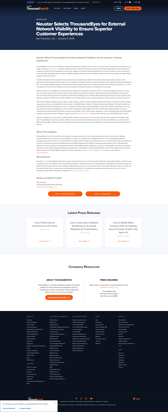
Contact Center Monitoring (57, 329)
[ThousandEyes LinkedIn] (86, 398)
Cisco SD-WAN (76, 331)
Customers (121, 360)
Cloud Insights (30, 324)
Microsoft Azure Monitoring (80, 343)
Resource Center (100, 334)
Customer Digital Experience (57, 334)
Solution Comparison (32, 350)
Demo (118, 8)
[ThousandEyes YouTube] (91, 398)
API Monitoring (53, 320)
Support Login (122, 341)
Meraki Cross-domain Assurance (81, 339)
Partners (120, 367)
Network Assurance (55, 360)
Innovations (30, 341)
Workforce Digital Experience (57, 379)
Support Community (123, 339)
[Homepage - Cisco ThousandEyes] (40, 8)
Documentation (122, 322)
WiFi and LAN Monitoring (56, 376)
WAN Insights (30, 360)
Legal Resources (64, 401)
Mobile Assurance (54, 355)
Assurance (29, 320)
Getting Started (122, 329)
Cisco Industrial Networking (80, 327)
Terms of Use (78, 401)
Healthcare (29, 379)
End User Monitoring (55, 341)
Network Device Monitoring (57, 362)
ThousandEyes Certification (125, 343)
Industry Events (100, 324)
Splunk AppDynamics (78, 348)
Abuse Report (122, 320)
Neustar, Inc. (53, 69)
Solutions (67, 8)
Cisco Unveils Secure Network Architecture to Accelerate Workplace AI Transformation (84, 225)
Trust (119, 346)
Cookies (106, 401)
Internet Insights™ (31, 339)
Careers (120, 355)
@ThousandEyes (42, 153)
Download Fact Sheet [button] (57, 298)
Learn (76, 8)
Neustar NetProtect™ (83, 114)
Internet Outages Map (101, 327)
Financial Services (31, 374)
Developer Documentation (125, 324)
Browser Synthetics (32, 322)
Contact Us (121, 357)
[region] (29, 406)
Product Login (122, 331)
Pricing (28, 348)
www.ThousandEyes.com (94, 150)
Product (57, 8)
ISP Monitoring (53, 353)
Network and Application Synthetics (36, 346)
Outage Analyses (100, 331)
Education (29, 372)
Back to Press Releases (65, 194)
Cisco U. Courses (123, 327)
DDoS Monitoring (54, 336)
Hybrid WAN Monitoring (56, 346)
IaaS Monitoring (54, 348)
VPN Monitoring (54, 371)
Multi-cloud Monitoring (56, 357)
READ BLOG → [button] (97, 2)
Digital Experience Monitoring (34, 329)
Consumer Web (31, 369)
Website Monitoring (55, 374)
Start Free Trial (132, 8)
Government (30, 376)
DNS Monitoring (54, 339)
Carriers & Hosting (31, 367)
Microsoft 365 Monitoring (79, 341)
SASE (51, 367)
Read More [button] (44, 241)
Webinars (98, 343)
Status (120, 336)
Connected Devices (32, 327)
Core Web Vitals (54, 331)
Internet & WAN (31, 336)
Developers (99, 322)
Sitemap (72, 401)
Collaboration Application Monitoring (59, 327)
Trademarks (98, 401)
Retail (28, 383)
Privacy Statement (89, 401)
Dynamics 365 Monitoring (79, 334)
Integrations (30, 343)
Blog (97, 320)
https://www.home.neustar (80, 171)
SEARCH (116, 2)
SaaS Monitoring (54, 364)
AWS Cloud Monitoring (79, 322)
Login (135, 2)
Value (28, 357)
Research (98, 336)
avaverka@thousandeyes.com (46, 187)
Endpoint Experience (32, 331)
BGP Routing (53, 322)
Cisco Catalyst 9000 (78, 324)
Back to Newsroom (103, 194)
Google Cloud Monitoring (79, 336)
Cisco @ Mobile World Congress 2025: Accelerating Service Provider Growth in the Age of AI (123, 227)
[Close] (55, 403)
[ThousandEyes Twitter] (81, 398)
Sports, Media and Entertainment (35, 381)
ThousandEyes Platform (33, 353)
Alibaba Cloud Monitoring (79, 320)
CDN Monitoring (54, 324)
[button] (127, 2)
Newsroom (121, 362)
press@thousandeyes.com (109, 287)
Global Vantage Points (32, 334)
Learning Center (100, 329)
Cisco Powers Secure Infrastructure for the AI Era (44, 224)
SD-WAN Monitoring (55, 369)
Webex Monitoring (77, 350)
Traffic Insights (30, 355)
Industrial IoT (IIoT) (54, 350)
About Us (120, 353)
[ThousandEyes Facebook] (76, 398)
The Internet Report (101, 339)
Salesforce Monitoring (78, 346)
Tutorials (98, 341)
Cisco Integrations (77, 329)
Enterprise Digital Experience (57, 343)
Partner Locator (122, 365)
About (83, 8)
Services (120, 334)
